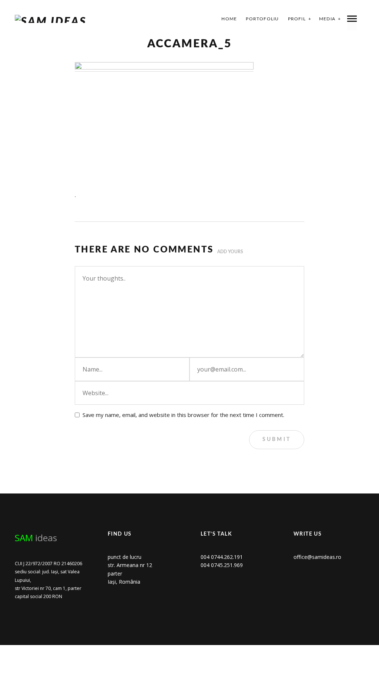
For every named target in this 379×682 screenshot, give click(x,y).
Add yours (230, 252)
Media (327, 19)
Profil (297, 19)
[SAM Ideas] (51, 19)
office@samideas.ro (317, 556)
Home (229, 19)
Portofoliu (262, 19)
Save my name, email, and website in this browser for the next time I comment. (183, 414)
